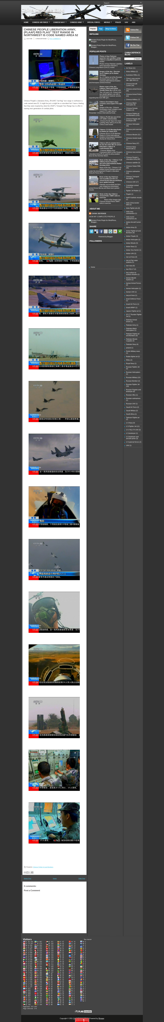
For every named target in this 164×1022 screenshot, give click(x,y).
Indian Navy (130, 246)
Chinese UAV (130, 182)
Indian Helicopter (132, 240)
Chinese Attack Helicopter (131, 104)
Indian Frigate (131, 236)
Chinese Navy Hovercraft (131, 148)
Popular (93, 29)
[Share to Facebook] (32, 872)
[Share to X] (30, 872)
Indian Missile (131, 243)
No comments (55, 38)
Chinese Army (77, 22)
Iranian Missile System (131, 279)
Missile (108, 22)
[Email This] (25, 872)
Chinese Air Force (41, 22)
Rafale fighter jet (131, 356)
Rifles (128, 360)
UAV (126, 22)
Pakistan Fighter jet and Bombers (132, 335)
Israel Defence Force (133, 299)
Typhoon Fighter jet (132, 417)
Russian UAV (130, 404)
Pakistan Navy (131, 344)
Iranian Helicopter (132, 288)
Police (118, 22)
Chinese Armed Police (134, 94)
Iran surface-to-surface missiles (131, 273)
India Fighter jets (132, 208)
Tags (100, 29)
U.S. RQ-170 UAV (132, 430)
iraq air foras (130, 295)
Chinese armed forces (133, 89)
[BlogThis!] (27, 872)
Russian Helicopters (133, 372)
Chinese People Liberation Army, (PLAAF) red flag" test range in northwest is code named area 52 (51, 32)
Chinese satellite (132, 163)
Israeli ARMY (130, 308)
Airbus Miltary (131, 71)
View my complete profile (102, 217)
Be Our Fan (134, 45)
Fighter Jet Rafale (132, 191)
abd (133, 22)
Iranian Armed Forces (133, 283)
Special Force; (93, 22)
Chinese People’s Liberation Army (132, 158)
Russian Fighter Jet (133, 367)
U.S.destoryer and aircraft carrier (132, 437)
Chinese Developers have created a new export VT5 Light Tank (111, 103)
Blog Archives (111, 29)
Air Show (129, 68)
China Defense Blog (43, 10)
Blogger (110, 237)
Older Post (81, 878)
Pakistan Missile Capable (131, 340)
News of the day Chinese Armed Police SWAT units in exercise (110, 196)
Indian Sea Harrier (132, 250)
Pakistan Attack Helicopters (131, 329)
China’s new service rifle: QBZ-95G (133, 79)
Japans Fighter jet (132, 311)
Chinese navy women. (134, 152)
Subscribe (134, 30)
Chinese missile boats (133, 138)
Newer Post (27, 878)
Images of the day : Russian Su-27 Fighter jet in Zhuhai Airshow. (110, 73)
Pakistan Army (131, 325)
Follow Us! (134, 37)
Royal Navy (130, 363)
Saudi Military (131, 411)
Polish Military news (133, 351)
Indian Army (130, 227)
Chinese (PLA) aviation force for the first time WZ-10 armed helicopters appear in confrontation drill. (110, 145)
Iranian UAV (130, 292)
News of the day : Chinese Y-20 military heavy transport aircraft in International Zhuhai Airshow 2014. (111, 162)
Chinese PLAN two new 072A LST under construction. (110, 118)
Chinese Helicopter (133, 124)
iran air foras (130, 257)
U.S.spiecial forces (132, 442)
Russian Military (131, 377)
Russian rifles (131, 395)
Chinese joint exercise (134, 129)
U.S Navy (129, 423)
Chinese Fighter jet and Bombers (43, 867)
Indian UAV (130, 253)
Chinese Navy (59, 22)
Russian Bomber (132, 381)
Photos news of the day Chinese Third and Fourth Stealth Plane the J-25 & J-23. (110, 88)
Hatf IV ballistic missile (134, 198)
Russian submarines (133, 398)
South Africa (130, 414)
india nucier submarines (130, 218)
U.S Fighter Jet (131, 426)
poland (128, 348)
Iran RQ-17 (130, 269)
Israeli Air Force (131, 304)
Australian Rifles (131, 75)
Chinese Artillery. (132, 99)
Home (26, 22)
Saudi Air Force (131, 407)
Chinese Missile (131, 135)
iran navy (129, 266)
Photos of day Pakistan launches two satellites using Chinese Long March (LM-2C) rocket (110, 59)
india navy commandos (130, 212)
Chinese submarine (133, 171)
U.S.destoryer (131, 433)
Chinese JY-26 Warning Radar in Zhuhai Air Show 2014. (110, 130)
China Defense (99, 213)
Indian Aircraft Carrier (133, 222)
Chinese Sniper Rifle (133, 166)
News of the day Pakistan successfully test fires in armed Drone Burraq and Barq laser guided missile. (111, 179)
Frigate (128, 194)
